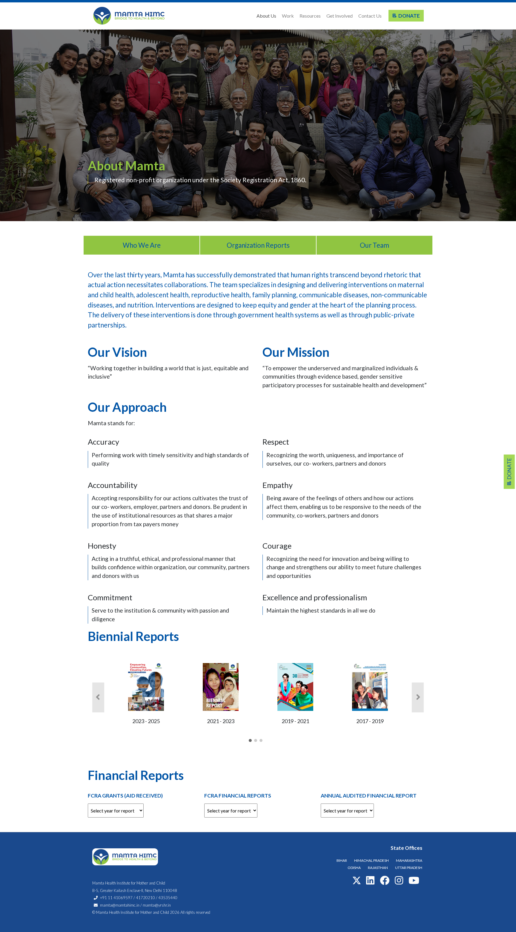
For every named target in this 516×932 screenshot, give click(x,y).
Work (288, 16)
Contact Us (370, 16)
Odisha (354, 867)
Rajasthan (378, 867)
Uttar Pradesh (408, 867)
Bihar (342, 860)
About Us (266, 16)
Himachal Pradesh (371, 860)
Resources (310, 16)
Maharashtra (409, 860)
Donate (408, 16)
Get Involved (339, 16)
